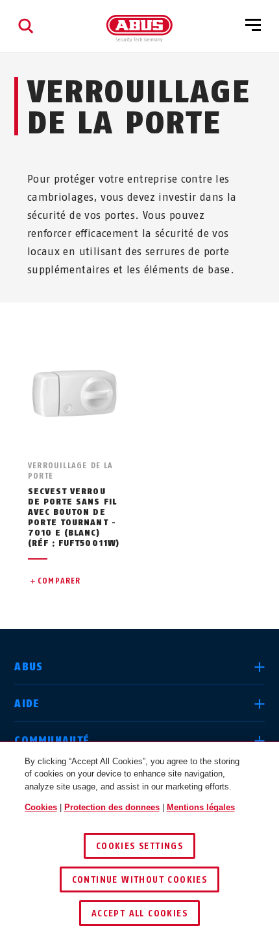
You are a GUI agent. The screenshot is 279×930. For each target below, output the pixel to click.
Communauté (52, 740)
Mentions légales (201, 807)
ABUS (28, 667)
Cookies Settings (139, 846)
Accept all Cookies (139, 913)
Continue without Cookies (140, 879)
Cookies (41, 807)
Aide (27, 704)
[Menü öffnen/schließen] (253, 26)
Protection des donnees (112, 807)
